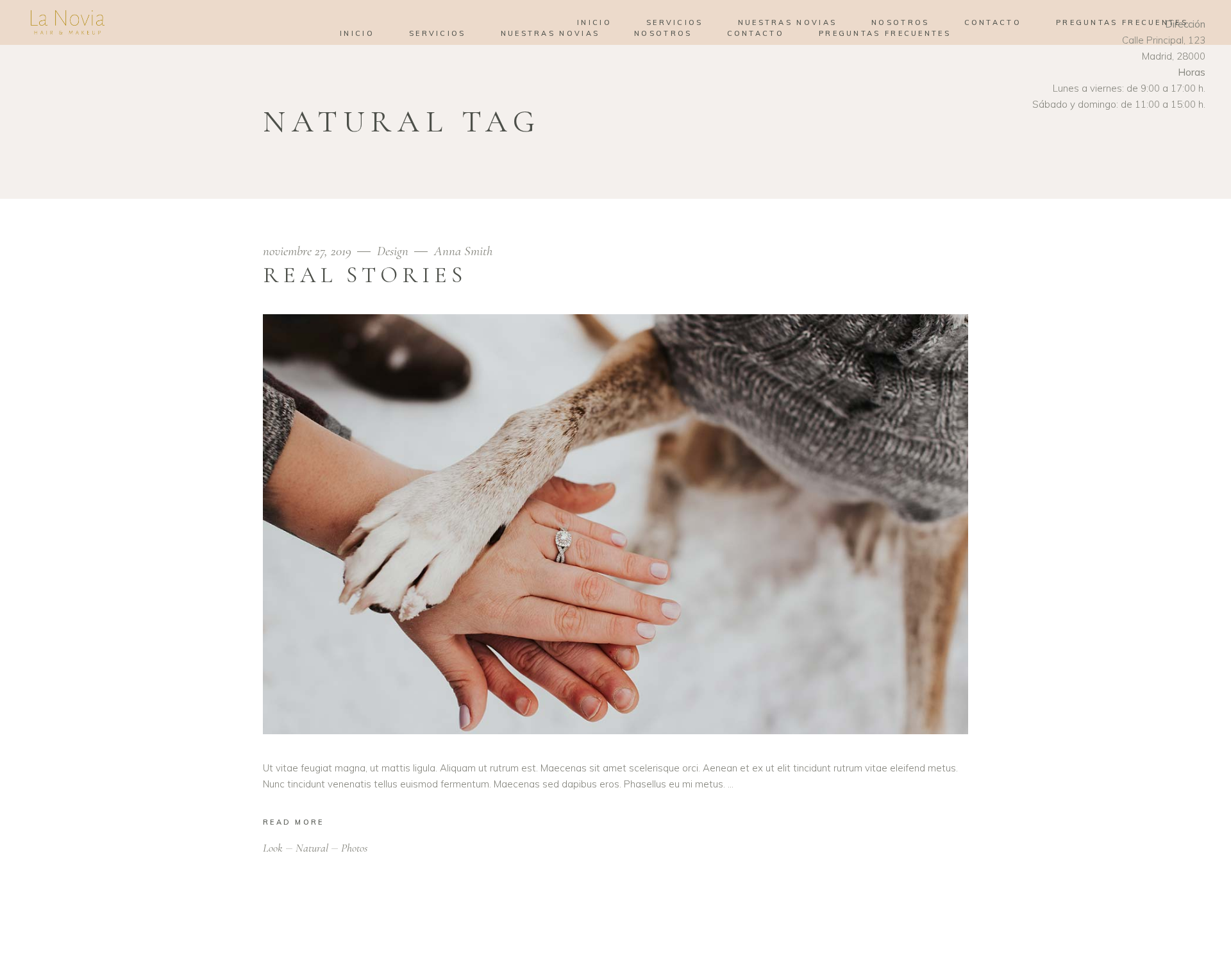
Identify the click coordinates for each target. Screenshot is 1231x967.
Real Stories (365, 275)
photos (354, 848)
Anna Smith (463, 251)
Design (392, 251)
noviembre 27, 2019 (309, 251)
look (273, 848)
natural (312, 848)
